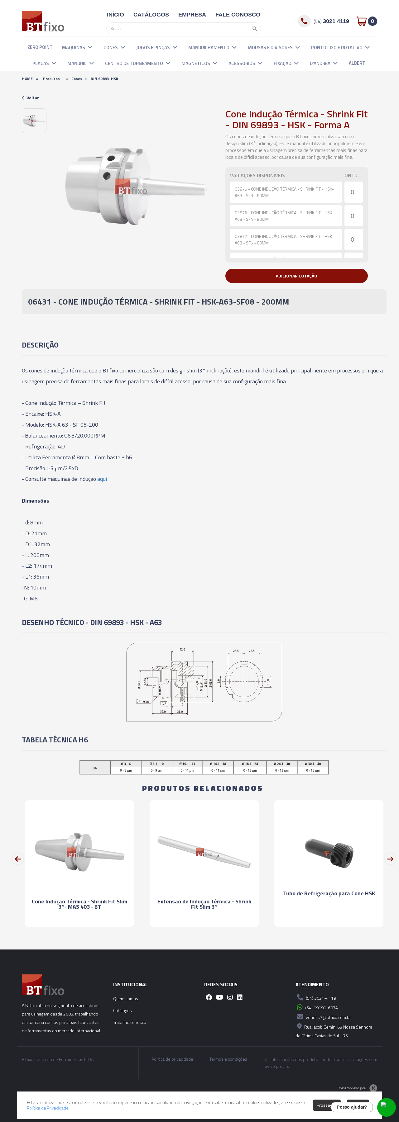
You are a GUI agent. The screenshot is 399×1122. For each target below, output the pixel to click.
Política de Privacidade (47, 1108)
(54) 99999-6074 (321, 1007)
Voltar (32, 97)
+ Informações (79, 929)
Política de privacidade (172, 1059)
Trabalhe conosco (129, 1022)
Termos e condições (228, 1059)
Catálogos (122, 1010)
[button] (90, 47)
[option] (34, 120)
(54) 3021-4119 (320, 998)
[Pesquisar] (253, 28)
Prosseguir (327, 1105)
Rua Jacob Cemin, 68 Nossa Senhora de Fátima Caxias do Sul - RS (334, 1031)
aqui (102, 479)
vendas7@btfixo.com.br (328, 1017)
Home (27, 78)
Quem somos (125, 998)
